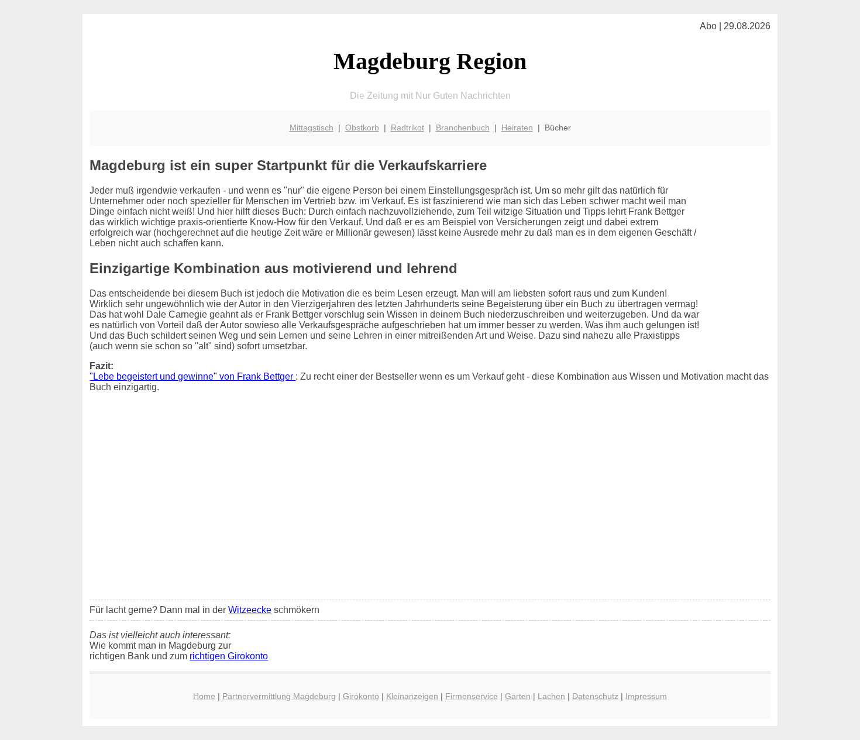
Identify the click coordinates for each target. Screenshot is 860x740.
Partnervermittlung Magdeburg (279, 696)
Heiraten (517, 127)
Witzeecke (249, 610)
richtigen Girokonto (229, 656)
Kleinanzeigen (412, 696)
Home (204, 696)
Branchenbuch (463, 127)
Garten (518, 696)
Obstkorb (362, 127)
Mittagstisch (311, 127)
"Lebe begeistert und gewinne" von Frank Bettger (192, 376)
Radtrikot (407, 127)
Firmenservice (471, 696)
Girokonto (361, 696)
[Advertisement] (430, 504)
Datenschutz (595, 696)
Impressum (646, 696)
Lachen (551, 696)
